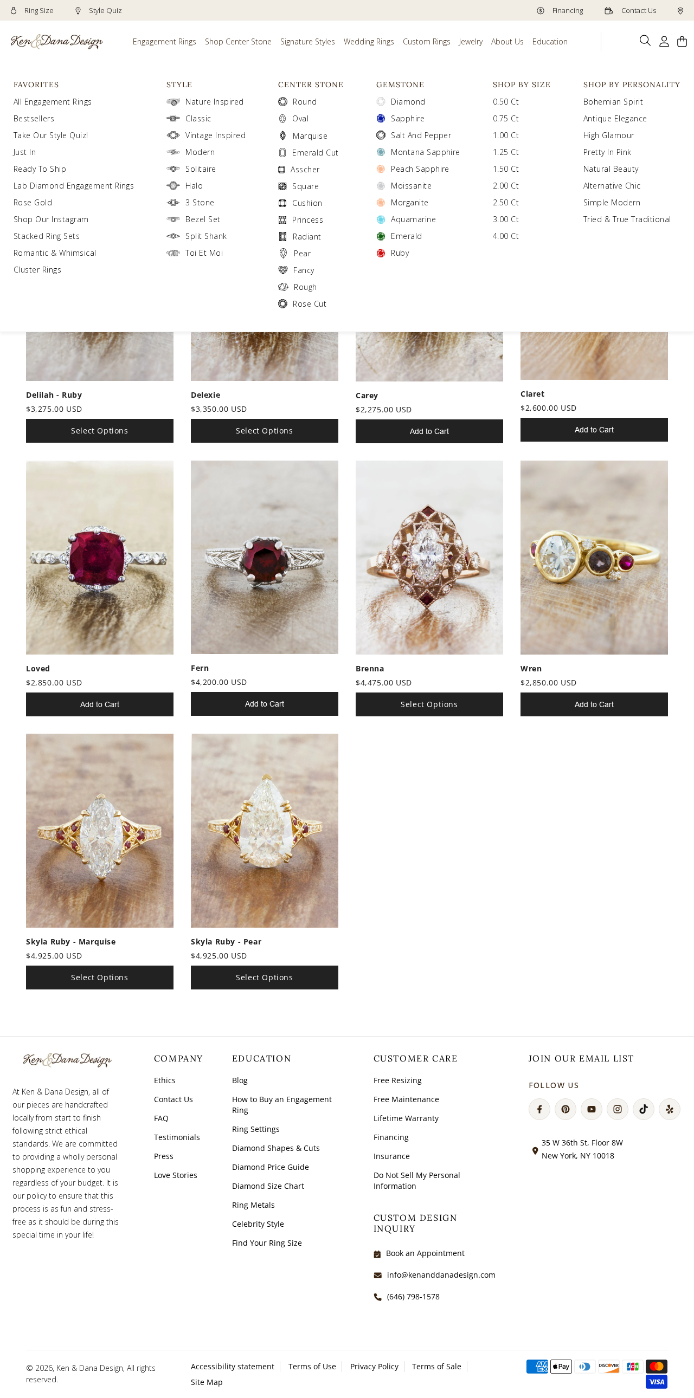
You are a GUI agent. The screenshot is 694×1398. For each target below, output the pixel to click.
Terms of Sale (436, 1366)
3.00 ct (506, 219)
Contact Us (638, 10)
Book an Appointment (425, 1253)
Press (164, 1156)
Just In (25, 152)
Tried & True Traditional (627, 219)
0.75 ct (506, 118)
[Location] (680, 10)
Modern (200, 152)
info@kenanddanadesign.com (441, 1275)
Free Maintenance (406, 1099)
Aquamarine (413, 219)
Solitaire (200, 169)
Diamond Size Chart (268, 1186)
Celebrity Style (258, 1224)
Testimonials (177, 1137)
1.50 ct (506, 169)
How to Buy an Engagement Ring (282, 1104)
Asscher (305, 169)
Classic (198, 118)
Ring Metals (253, 1205)
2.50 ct (506, 202)
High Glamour (608, 135)
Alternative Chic (612, 185)
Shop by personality (631, 84)
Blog (240, 1080)
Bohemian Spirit (613, 101)
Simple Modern (611, 202)
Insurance (392, 1156)
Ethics (165, 1080)
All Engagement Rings (53, 101)
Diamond (408, 101)
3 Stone (199, 202)
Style (179, 84)
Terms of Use (312, 1366)
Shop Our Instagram (51, 219)
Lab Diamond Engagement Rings (74, 185)
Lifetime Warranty (406, 1118)
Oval (300, 118)
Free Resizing (398, 1080)
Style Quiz (104, 10)
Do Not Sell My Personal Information (417, 1180)
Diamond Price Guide (270, 1167)
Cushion (307, 203)
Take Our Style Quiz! (51, 135)
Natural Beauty (611, 169)
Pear (302, 253)
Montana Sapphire (425, 152)
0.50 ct (506, 101)
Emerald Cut (315, 152)
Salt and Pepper (421, 135)
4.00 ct (506, 236)
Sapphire (408, 118)
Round (305, 101)
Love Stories (175, 1175)
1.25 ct (506, 152)
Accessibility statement (232, 1366)
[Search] (645, 40)
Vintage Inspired (215, 135)
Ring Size (38, 10)
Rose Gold (33, 202)
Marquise (310, 136)
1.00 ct (506, 135)
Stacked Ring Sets (47, 236)
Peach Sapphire (420, 169)
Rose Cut (309, 304)
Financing (567, 10)
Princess (307, 220)
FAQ (161, 1118)
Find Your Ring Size (267, 1243)
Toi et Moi (204, 253)
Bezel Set (202, 219)
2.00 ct (506, 185)
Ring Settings (256, 1129)
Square (305, 186)
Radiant (307, 236)
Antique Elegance (615, 118)
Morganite (409, 202)
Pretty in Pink (607, 152)
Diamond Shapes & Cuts (276, 1148)
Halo (194, 185)
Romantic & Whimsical (55, 253)
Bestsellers (34, 118)
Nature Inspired (214, 101)
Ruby (400, 253)
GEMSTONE (400, 84)
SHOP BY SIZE (522, 84)
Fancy (303, 270)
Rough (305, 287)
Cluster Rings (37, 269)
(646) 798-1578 (413, 1296)
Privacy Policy (374, 1366)
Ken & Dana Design (89, 1368)
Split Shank (206, 236)
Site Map (207, 1382)
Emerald (406, 236)
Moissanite (411, 185)
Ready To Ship (40, 169)
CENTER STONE (311, 84)
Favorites (36, 84)
